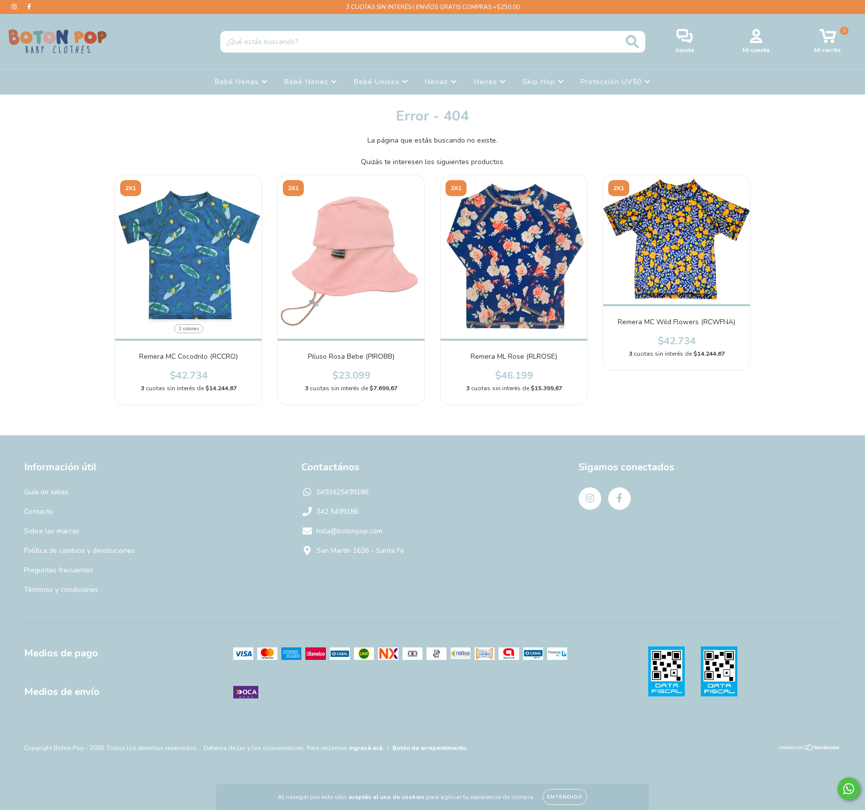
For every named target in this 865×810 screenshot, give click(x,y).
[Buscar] (632, 42)
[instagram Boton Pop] (15, 7)
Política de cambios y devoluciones (79, 550)
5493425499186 (342, 492)
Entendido (565, 796)
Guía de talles (46, 492)
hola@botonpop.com (349, 531)
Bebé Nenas (238, 82)
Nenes (487, 82)
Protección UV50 (612, 82)
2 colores (189, 328)
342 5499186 (337, 511)
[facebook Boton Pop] (29, 7)
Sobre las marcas (52, 531)
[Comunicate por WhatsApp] (848, 788)
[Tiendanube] (809, 749)
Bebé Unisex (378, 82)
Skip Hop (540, 82)
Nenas (438, 82)
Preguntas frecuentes (58, 570)
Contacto (38, 511)
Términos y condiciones (61, 589)
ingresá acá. (366, 748)
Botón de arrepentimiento (429, 748)
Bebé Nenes (307, 82)
